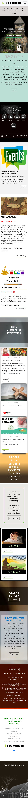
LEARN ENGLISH (21, 136)
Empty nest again (7, 221)
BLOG (21, 719)
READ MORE (15, 518)
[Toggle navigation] (25, 2)
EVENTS (24, 187)
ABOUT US (13, 719)
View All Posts (21, 256)
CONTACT (17, 721)
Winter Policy (14, 724)
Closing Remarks (7, 292)
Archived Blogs (20, 308)
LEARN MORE (15, 599)
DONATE (14, 90)
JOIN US (5, 450)
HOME (6, 719)
